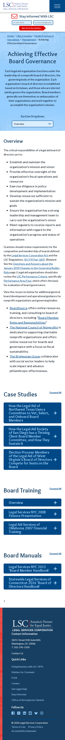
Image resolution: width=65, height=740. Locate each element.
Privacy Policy (35, 726)
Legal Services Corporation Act (29, 255)
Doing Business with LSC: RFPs (27, 666)
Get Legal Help (19, 688)
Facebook (13, 713)
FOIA (14, 677)
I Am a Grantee (24, 35)
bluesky (35, 713)
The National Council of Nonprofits (34, 327)
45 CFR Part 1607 (34, 259)
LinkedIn (24, 713)
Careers (15, 683)
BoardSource (19, 308)
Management (29, 39)
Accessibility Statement (23, 730)
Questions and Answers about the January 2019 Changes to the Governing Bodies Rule (32, 268)
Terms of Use (18, 726)
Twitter (18, 713)
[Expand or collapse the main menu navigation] (57, 6)
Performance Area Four (17, 280)
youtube (30, 713)
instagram (41, 713)
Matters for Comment (22, 672)
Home (10, 35)
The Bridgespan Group (25, 356)
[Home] (15, 6)
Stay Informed (18, 694)
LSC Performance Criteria (32, 276)
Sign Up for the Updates (31, 28)
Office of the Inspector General (27, 699)
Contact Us (17, 653)
